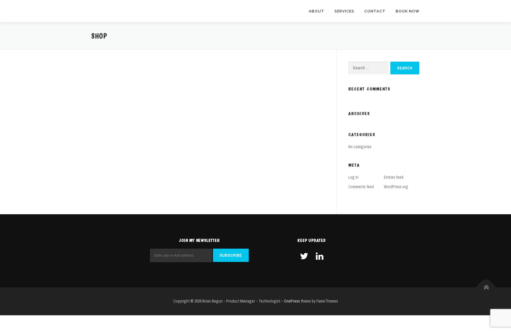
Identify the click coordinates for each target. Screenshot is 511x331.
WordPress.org (396, 186)
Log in (353, 177)
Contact (375, 11)
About (316, 11)
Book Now (408, 11)
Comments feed (361, 186)
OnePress (292, 301)
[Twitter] (304, 256)
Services (344, 11)
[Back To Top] (486, 287)
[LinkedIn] (320, 256)
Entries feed (393, 177)
